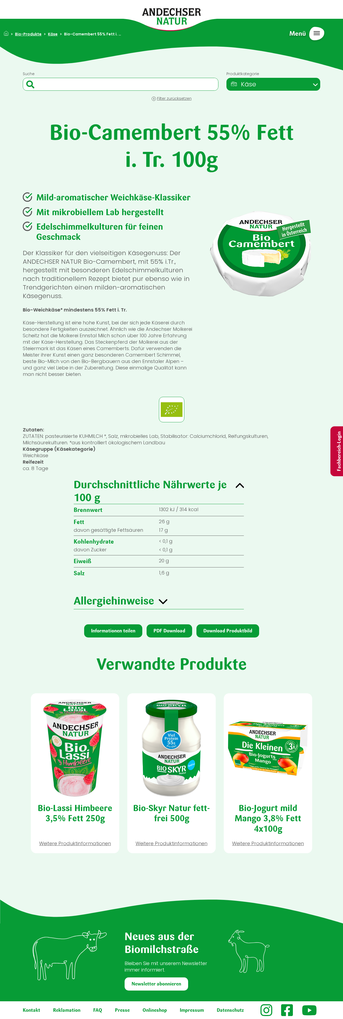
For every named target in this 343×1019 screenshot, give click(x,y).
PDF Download (169, 631)
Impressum (192, 1010)
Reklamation (66, 1010)
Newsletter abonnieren (156, 984)
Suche (29, 73)
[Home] (171, 16)
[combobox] (273, 84)
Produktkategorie (242, 73)
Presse (122, 1010)
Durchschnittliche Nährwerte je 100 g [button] (150, 491)
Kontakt (31, 1010)
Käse (53, 34)
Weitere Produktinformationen (75, 843)
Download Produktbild (227, 631)
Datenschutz (230, 1010)
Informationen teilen (113, 631)
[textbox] (243, 84)
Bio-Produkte (28, 34)
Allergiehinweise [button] (114, 600)
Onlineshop (155, 1010)
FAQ (97, 1010)
